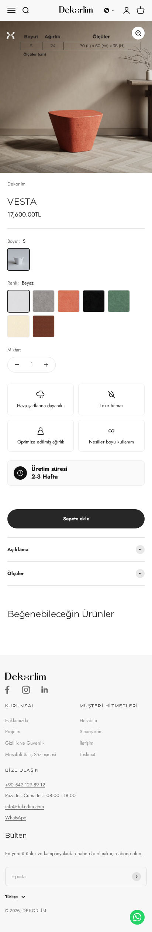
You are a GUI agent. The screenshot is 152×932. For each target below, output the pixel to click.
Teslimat (87, 754)
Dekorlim (16, 183)
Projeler (13, 731)
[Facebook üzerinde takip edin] (7, 690)
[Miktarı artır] (46, 364)
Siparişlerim (91, 731)
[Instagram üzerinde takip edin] (26, 690)
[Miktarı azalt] (17, 364)
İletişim (86, 742)
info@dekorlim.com (24, 806)
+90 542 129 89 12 (25, 784)
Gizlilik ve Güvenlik (25, 742)
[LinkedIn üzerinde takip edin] (45, 690)
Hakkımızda (16, 720)
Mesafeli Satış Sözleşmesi (30, 754)
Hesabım (88, 720)
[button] (109, 10)
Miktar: (14, 349)
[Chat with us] (137, 917)
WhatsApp (15, 817)
